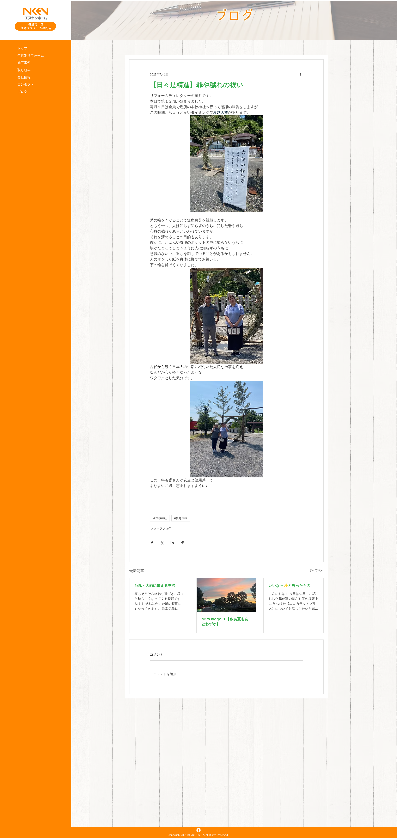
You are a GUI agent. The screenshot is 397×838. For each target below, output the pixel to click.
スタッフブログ (161, 528)
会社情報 (24, 77)
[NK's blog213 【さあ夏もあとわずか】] (226, 595)
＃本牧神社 (160, 518)
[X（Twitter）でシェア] (162, 543)
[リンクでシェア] (182, 543)
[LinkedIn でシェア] (172, 543)
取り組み (24, 70)
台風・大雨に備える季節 (154, 585)
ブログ (22, 91)
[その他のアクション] (300, 74)
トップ (22, 48)
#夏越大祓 (180, 518)
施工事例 (24, 63)
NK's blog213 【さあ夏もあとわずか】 (225, 621)
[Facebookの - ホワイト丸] (198, 830)
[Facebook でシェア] (152, 543)
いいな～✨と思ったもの (289, 585)
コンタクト (25, 84)
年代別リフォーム (30, 55)
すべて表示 (316, 570)
